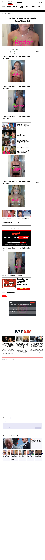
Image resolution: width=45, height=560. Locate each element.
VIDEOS (33, 6)
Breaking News (10, 13)
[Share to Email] (15, 51)
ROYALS (27, 6)
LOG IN (41, 2)
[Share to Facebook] (5, 51)
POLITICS (15, 6)
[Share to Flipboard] (11, 51)
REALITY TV (9, 6)
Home (3, 13)
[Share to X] (9, 51)
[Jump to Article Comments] (2, 51)
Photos (5, 13)
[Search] (2, 2)
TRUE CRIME (21, 6)
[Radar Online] (20, 2)
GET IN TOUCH (23, 288)
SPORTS (39, 6)
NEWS (3, 6)
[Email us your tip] (10, 4)
